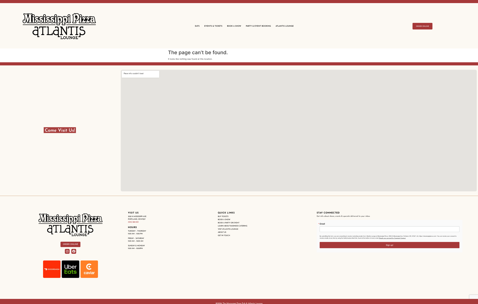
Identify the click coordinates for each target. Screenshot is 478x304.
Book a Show (224, 220)
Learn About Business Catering (232, 226)
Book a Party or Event (228, 223)
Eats (197, 26)
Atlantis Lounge (285, 26)
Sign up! (389, 245)
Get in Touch (224, 235)
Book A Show (234, 26)
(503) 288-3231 (133, 222)
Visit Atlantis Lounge (228, 229)
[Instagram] (67, 251)
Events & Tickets (213, 26)
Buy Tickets (223, 216)
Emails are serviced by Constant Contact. (392, 238)
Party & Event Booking (258, 26)
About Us (222, 232)
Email (322, 224)
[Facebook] (73, 251)
